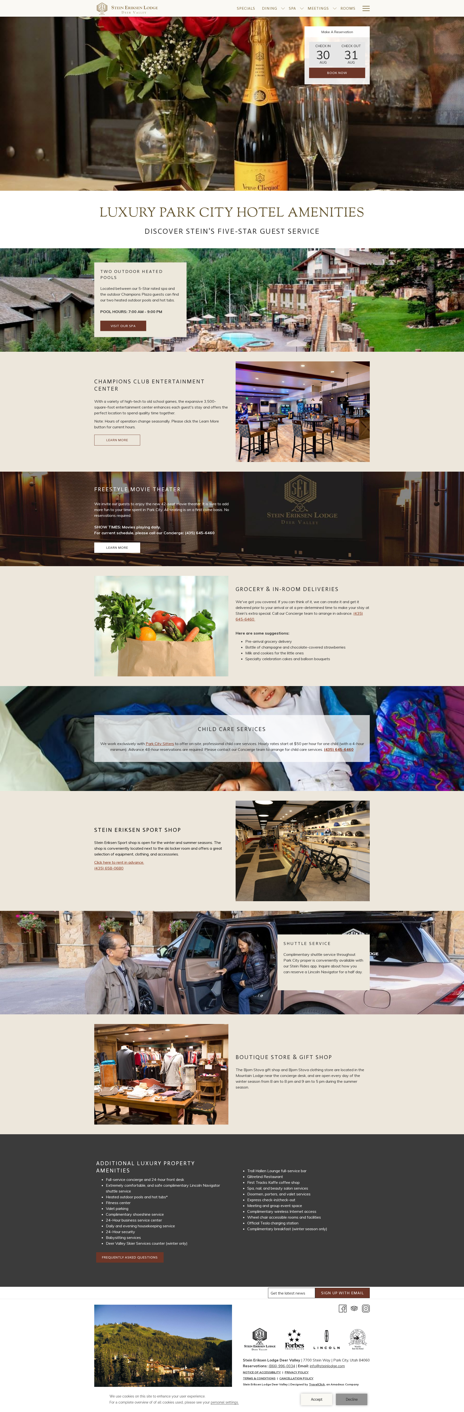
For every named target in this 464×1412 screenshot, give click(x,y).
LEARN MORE (117, 440)
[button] (323, 54)
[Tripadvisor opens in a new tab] (354, 1308)
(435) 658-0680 (108, 868)
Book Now (337, 73)
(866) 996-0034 (281, 1366)
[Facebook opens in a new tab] (343, 1308)
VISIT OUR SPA (123, 326)
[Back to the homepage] (127, 8)
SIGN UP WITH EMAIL (342, 1293)
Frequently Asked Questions (130, 1257)
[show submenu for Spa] (301, 8)
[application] (232, 1399)
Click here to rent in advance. (119, 862)
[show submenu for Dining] (283, 8)
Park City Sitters (160, 743)
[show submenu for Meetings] (334, 8)
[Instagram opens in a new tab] (366, 1308)
